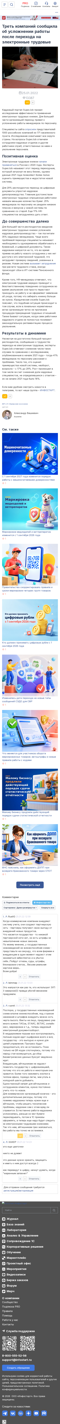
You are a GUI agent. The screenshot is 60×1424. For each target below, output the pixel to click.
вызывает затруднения (43, 263)
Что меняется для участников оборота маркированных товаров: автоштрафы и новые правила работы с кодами (29, 756)
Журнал (12, 1219)
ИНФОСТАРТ (47, 390)
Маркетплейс (16, 1257)
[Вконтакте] (13, 1413)
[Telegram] (5, 1413)
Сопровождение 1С (21, 1241)
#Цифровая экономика (18, 404)
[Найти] (54, 1210)
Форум (12, 1285)
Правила (7, 1311)
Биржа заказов (17, 1280)
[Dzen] (28, 1413)
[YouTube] (36, 1413)
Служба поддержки (20, 1331)
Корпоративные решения (25, 1246)
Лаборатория (16, 1230)
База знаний (15, 1224)
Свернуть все (47, 908)
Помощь (7, 1315)
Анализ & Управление (22, 1235)
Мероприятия (16, 1269)
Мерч (10, 1291)
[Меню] (5, 5)
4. (4, 1142)
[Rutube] (44, 1413)
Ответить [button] (34, 976)
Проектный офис (19, 1263)
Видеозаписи (16, 1274)
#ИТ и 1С (5, 404)
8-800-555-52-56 (14, 1355)
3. (4, 1005)
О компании (10, 1298)
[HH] (20, 1413)
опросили (30, 129)
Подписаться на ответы (17, 902)
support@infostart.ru (17, 1360)
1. (3, 916)
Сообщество (10, 1302)
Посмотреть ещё (30, 885)
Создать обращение (18, 1367)
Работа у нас (10, 1319)
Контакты (8, 1324)
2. (4, 983)
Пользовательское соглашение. (20, 1386)
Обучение (14, 1252)
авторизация (26, 1190)
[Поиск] (12, 5)
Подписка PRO (11, 1306)
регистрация (11, 1190)
